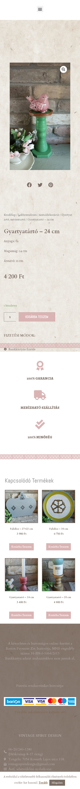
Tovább (43, 783)
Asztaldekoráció (49, 215)
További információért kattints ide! (40, 712)
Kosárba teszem (36, 317)
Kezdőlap (10, 215)
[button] (40, 9)
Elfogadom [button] (57, 782)
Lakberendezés (27, 215)
